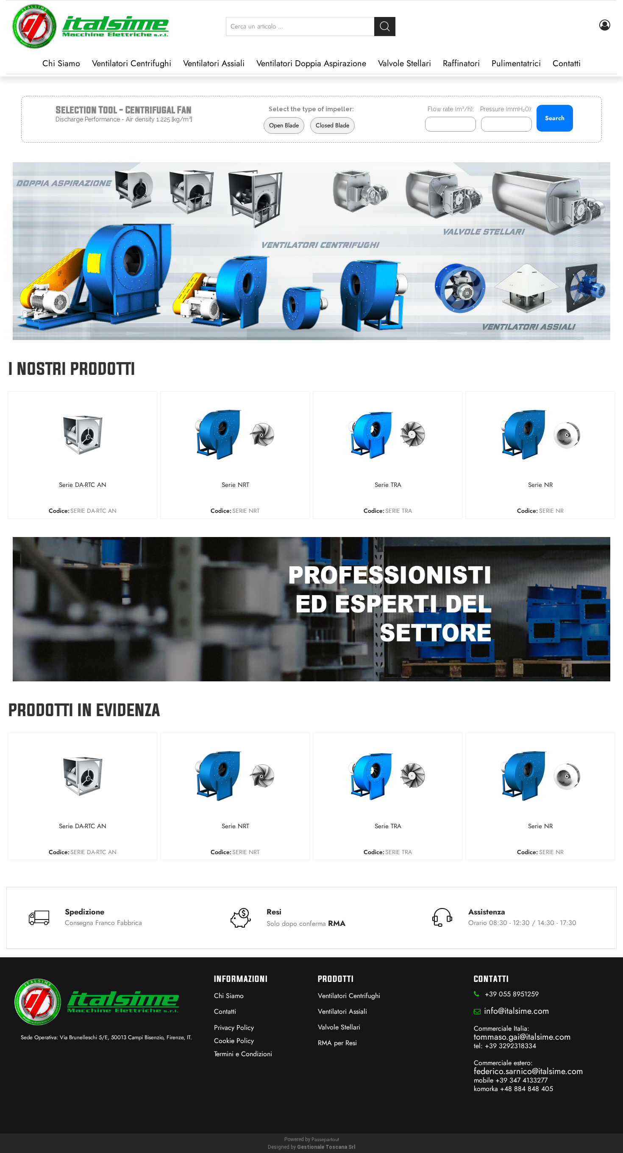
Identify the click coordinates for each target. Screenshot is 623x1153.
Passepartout (325, 1139)
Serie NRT (235, 485)
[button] (384, 26)
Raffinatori (461, 63)
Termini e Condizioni (243, 1054)
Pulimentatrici (516, 63)
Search (555, 118)
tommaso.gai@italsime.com (522, 1037)
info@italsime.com (516, 1011)
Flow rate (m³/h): (451, 109)
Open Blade (284, 125)
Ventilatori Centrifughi (131, 63)
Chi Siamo (61, 63)
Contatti (567, 63)
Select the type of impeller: (311, 109)
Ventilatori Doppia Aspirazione (311, 63)
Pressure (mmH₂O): (506, 109)
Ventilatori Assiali (214, 63)
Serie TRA (388, 485)
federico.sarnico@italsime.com (528, 1071)
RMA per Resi (337, 1043)
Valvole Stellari (404, 63)
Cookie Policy (234, 1041)
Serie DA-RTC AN (82, 485)
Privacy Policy (234, 1027)
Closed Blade (332, 125)
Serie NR (540, 485)
